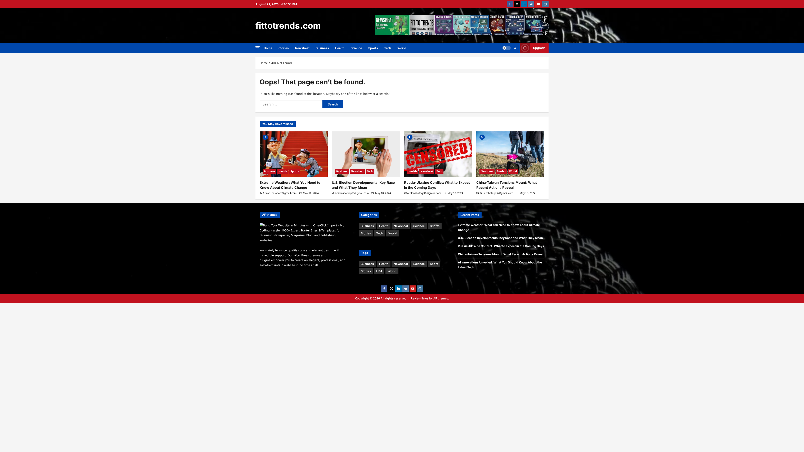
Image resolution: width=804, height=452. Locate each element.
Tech (387, 48)
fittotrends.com (288, 25)
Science (356, 48)
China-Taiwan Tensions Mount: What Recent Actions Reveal (500, 254)
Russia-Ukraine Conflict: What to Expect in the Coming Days (501, 246)
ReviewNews (419, 298)
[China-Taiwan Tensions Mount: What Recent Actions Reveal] (510, 154)
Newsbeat (302, 48)
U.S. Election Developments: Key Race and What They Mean (500, 238)
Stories (283, 48)
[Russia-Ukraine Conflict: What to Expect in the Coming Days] (438, 154)
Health (339, 48)
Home (268, 48)
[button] (257, 47)
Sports (373, 48)
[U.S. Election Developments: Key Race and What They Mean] (366, 154)
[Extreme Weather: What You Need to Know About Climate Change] (294, 154)
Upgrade (539, 48)
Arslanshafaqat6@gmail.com (279, 193)
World (401, 48)
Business (322, 48)
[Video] (265, 137)
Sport (434, 264)
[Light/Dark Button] (506, 48)
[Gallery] (482, 137)
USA (379, 271)
